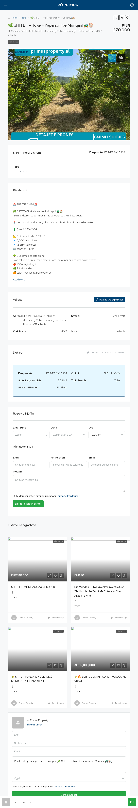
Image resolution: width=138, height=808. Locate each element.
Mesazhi (18, 471)
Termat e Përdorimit (68, 496)
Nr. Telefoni (58, 457)
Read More (19, 279)
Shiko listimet (34, 724)
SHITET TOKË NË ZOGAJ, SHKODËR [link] (33, 587)
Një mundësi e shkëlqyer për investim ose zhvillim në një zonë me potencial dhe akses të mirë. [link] (99, 591)
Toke (24, 17)
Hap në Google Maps (111, 299)
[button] (116, 17)
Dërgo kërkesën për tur (28, 503)
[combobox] (31, 434)
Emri (16, 457)
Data (54, 427)
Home (15, 17)
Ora (91, 427)
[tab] (112, 58)
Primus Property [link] (26, 617)
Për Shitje (13, 42)
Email (92, 457)
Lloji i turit (19, 427)
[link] (37, 559)
